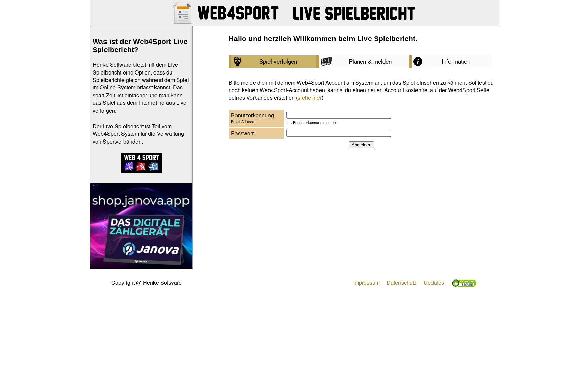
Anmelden (361, 144)
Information (456, 61)
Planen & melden (370, 61)
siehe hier (310, 97)
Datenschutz (402, 282)
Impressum (366, 282)
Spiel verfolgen (278, 61)
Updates (434, 282)
